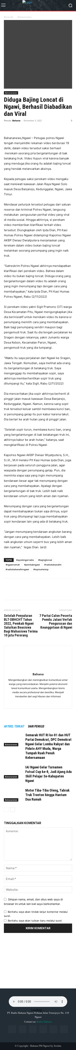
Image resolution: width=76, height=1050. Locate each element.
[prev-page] (6, 809)
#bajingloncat (45, 559)
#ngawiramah (13, 564)
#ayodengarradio (25, 559)
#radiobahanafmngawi (17, 569)
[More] (44, 126)
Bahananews (25, 17)
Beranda (8, 17)
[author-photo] (38, 668)
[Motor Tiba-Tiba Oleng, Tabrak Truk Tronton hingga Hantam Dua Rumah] (13, 795)
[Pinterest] (26, 126)
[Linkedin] (33, 1029)
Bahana (16, 120)
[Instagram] (22, 1029)
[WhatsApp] (35, 126)
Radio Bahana (44, 1021)
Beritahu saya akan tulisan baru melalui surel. (35, 920)
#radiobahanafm (53, 564)
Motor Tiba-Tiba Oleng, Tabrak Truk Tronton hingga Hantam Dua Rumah (47, 794)
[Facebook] (8, 126)
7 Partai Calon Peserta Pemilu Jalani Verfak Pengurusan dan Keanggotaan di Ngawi (55, 621)
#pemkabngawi (32, 564)
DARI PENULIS (36, 726)
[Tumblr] (53, 1029)
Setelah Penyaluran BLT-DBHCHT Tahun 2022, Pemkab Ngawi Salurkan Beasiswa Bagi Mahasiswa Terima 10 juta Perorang (21, 625)
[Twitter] (17, 126)
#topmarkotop (41, 569)
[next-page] (12, 809)
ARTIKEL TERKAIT (14, 726)
